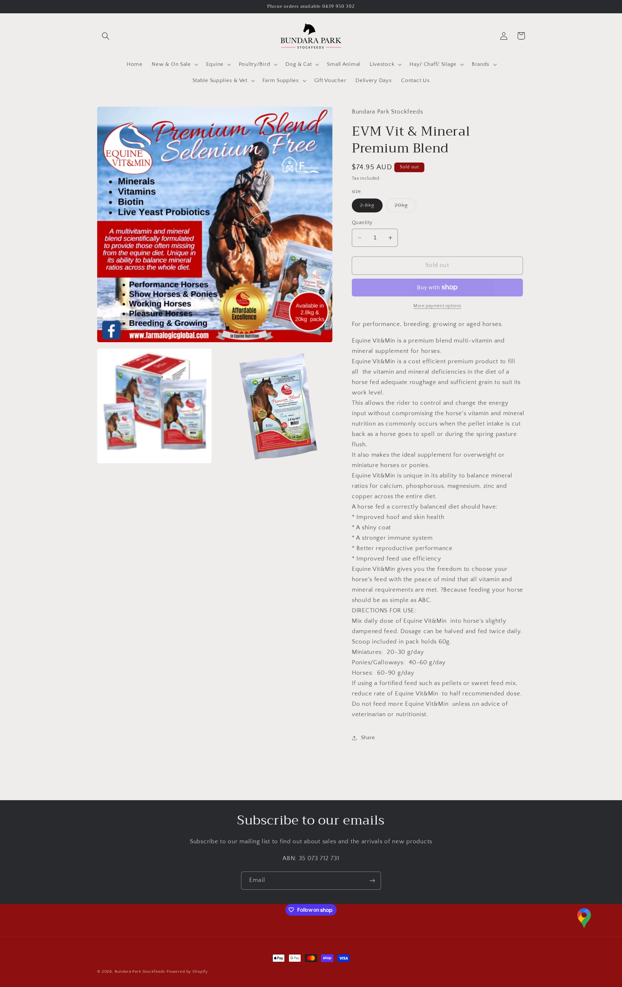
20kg (405, 207)
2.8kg (371, 207)
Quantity (362, 222)
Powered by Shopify (187, 971)
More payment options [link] (437, 305)
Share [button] (368, 737)
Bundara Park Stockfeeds (140, 971)
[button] (105, 35)
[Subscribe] (372, 881)
